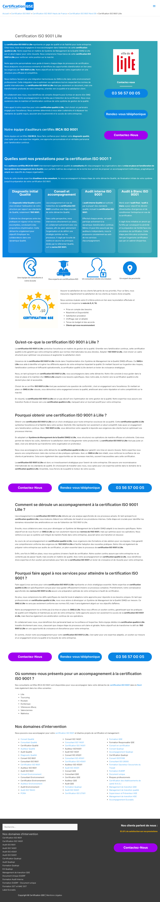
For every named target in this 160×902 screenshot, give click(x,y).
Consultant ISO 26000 (119, 761)
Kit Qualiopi (7, 869)
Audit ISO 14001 (9, 848)
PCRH (23, 793)
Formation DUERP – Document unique (19, 883)
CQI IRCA (32, 136)
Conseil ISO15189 (117, 758)
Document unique (117, 774)
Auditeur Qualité (28, 749)
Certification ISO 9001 (30, 764)
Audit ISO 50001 (72, 790)
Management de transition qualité (124, 790)
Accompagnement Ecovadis (121, 799)
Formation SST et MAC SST (14, 886)
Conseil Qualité (27, 739)
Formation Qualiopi (73, 787)
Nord (139, 685)
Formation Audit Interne (12, 879)
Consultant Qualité (29, 742)
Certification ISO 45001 (75, 761)
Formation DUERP (117, 771)
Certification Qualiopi (11, 858)
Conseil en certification (119, 745)
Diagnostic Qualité (29, 755)
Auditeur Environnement (31, 783)
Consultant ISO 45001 (74, 758)
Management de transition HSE (123, 796)
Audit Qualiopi (8, 862)
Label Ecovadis (9, 890)
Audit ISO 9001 (9, 844)
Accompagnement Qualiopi (121, 752)
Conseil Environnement (31, 774)
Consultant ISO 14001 (74, 742)
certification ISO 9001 (120, 685)
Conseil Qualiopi (116, 749)
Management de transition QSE (123, 787)
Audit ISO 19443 (28, 790)
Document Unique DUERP (13, 876)
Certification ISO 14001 (75, 745)
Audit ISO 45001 (72, 768)
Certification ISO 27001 (75, 793)
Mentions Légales (54, 895)
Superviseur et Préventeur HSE (123, 793)
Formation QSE (115, 739)
